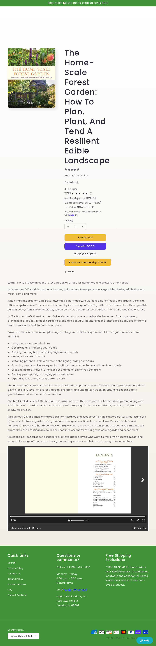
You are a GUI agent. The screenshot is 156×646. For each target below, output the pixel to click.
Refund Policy (15, 579)
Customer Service (75, 589)
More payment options (85, 253)
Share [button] (71, 271)
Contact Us (14, 573)
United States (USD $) (22, 636)
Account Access (17, 584)
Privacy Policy (15, 568)
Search (12, 562)
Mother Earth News (122, 638)
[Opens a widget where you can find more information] (144, 640)
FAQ (10, 589)
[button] (72, 169)
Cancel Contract (17, 595)
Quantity (68, 220)
